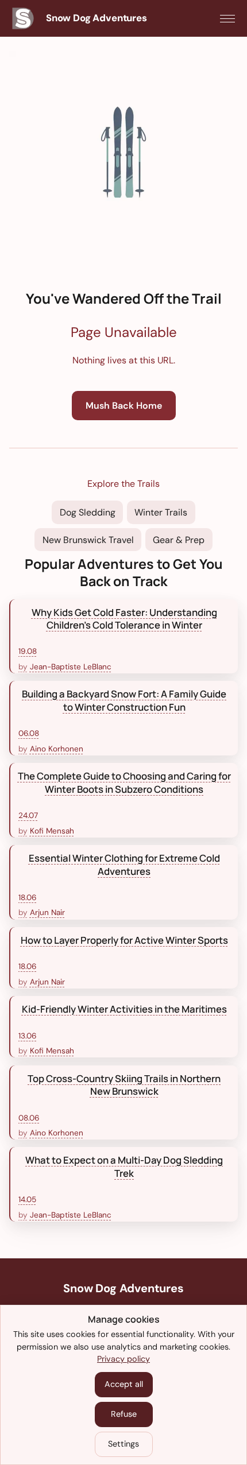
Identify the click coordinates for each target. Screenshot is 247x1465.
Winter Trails (160, 512)
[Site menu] (227, 18)
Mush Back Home (124, 406)
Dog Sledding (87, 512)
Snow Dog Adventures (123, 1288)
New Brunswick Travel (88, 540)
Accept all (124, 1384)
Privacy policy (123, 1359)
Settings (123, 1444)
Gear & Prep (178, 540)
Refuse (124, 1414)
